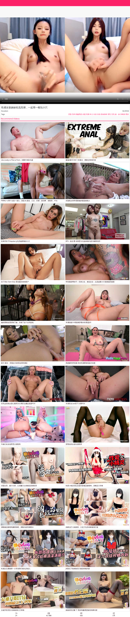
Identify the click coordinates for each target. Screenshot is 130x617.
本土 (91, 114)
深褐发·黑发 (124, 114)
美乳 (109, 114)
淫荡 (70, 114)
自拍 (98, 114)
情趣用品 (79, 114)
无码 (73, 114)
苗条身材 (104, 114)
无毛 (113, 114)
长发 (95, 114)
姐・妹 (117, 114)
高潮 (87, 114)
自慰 (84, 114)
